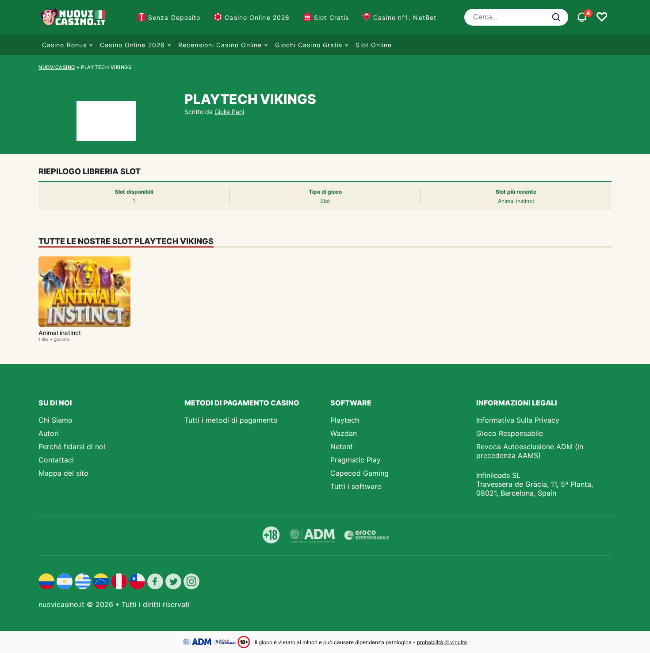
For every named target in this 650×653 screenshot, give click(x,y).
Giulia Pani (229, 111)
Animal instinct (59, 332)
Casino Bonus (64, 45)
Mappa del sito (63, 473)
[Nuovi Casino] (73, 17)
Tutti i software (355, 486)
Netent (341, 446)
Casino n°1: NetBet (404, 17)
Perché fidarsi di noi (71, 446)
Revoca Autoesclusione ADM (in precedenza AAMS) (529, 451)
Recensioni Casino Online (220, 45)
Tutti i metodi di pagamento (231, 420)
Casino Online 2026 (257, 17)
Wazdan (343, 433)
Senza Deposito (174, 17)
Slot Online (374, 45)
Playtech (344, 420)
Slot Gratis (331, 17)
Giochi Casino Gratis (308, 45)
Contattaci (56, 459)
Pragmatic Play (355, 459)
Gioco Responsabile (509, 433)
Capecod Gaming (359, 473)
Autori (48, 433)
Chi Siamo (55, 420)
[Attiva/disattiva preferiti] (602, 17)
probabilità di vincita (442, 642)
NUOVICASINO (56, 67)
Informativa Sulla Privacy (517, 420)
